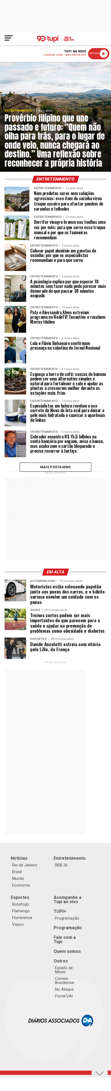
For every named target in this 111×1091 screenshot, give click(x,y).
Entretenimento (70, 858)
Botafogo (20, 904)
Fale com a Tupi (65, 939)
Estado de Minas (64, 969)
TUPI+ (60, 911)
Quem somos (67, 951)
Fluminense (22, 917)
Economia (21, 885)
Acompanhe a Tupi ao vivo (67, 899)
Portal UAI (64, 996)
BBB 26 (61, 865)
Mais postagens (55, 467)
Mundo (18, 878)
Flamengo (21, 911)
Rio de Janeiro (24, 865)
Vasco (18, 924)
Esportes (20, 897)
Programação (67, 918)
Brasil (17, 871)
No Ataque (64, 989)
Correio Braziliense (64, 980)
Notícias (19, 858)
